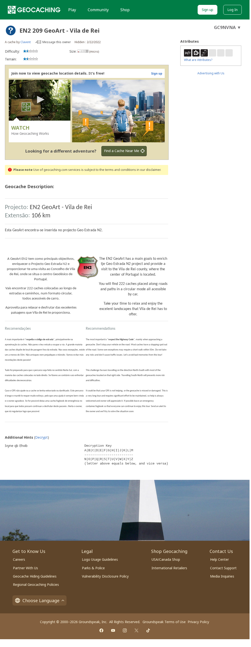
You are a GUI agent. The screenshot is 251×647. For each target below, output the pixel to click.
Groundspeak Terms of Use (164, 621)
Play (72, 9)
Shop (125, 9)
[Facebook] (101, 630)
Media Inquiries (222, 576)
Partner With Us (25, 568)
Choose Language (40, 600)
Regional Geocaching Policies (36, 584)
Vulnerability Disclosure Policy (105, 576)
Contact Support (223, 568)
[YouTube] (113, 630)
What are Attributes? (198, 60)
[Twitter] (136, 630)
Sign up (207, 9)
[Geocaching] (34, 10)
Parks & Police (93, 568)
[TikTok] (148, 630)
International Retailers (169, 568)
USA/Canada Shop (166, 559)
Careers (19, 559)
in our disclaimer (148, 170)
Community (98, 9)
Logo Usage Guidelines (100, 559)
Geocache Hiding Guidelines (35, 576)
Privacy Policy (198, 621)
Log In (232, 9)
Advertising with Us (210, 73)
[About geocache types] (11, 30)
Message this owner (56, 42)
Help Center (219, 559)
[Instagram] (125, 630)
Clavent (25, 42)
